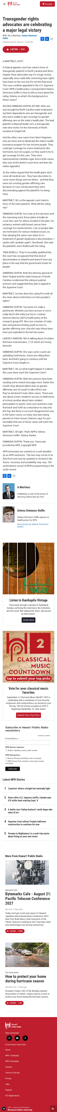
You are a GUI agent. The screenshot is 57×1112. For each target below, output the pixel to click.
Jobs (7, 1084)
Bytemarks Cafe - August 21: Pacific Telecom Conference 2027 (28, 899)
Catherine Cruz (10, 987)
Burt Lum (8, 909)
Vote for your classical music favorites (28, 690)
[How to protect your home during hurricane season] (27, 955)
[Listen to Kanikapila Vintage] (28, 568)
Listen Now (28, 619)
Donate (48, 4)
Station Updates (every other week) (22, 750)
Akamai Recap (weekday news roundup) (24, 758)
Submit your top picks (28, 715)
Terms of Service (12, 1073)
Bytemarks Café (11, 890)
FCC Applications (12, 1096)
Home (7, 1050)
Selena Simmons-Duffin (31, 510)
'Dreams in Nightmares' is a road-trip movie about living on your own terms (28, 835)
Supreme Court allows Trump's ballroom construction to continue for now (27, 823)
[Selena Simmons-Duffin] (9, 514)
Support (8, 1090)
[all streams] (53, 1108)
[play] (4, 1108)
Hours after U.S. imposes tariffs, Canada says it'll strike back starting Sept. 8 (29, 799)
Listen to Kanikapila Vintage (28, 600)
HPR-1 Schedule (12, 1056)
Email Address (12, 738)
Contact (8, 1067)
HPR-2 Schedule (12, 1061)
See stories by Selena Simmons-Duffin (33, 525)
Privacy (8, 1079)
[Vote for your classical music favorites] (28, 657)
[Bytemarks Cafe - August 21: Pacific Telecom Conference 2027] (27, 872)
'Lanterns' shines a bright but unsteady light (29, 788)
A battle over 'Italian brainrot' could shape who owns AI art (30, 811)
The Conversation (12, 972)
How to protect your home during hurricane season (25, 978)
